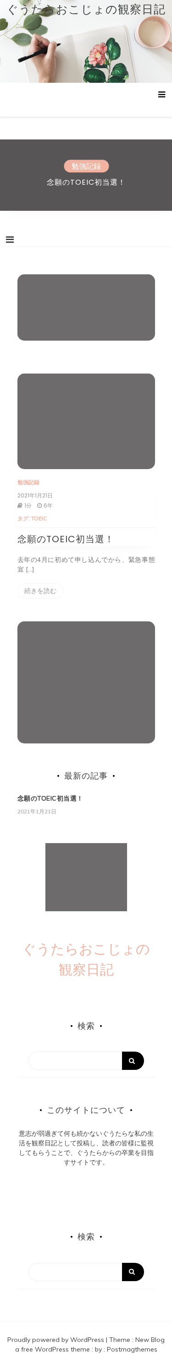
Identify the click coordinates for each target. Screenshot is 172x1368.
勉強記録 (86, 166)
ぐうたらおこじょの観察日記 (86, 9)
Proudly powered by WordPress (56, 1340)
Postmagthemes (132, 1349)
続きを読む (40, 591)
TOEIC (39, 518)
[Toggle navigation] (10, 239)
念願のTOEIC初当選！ (86, 182)
